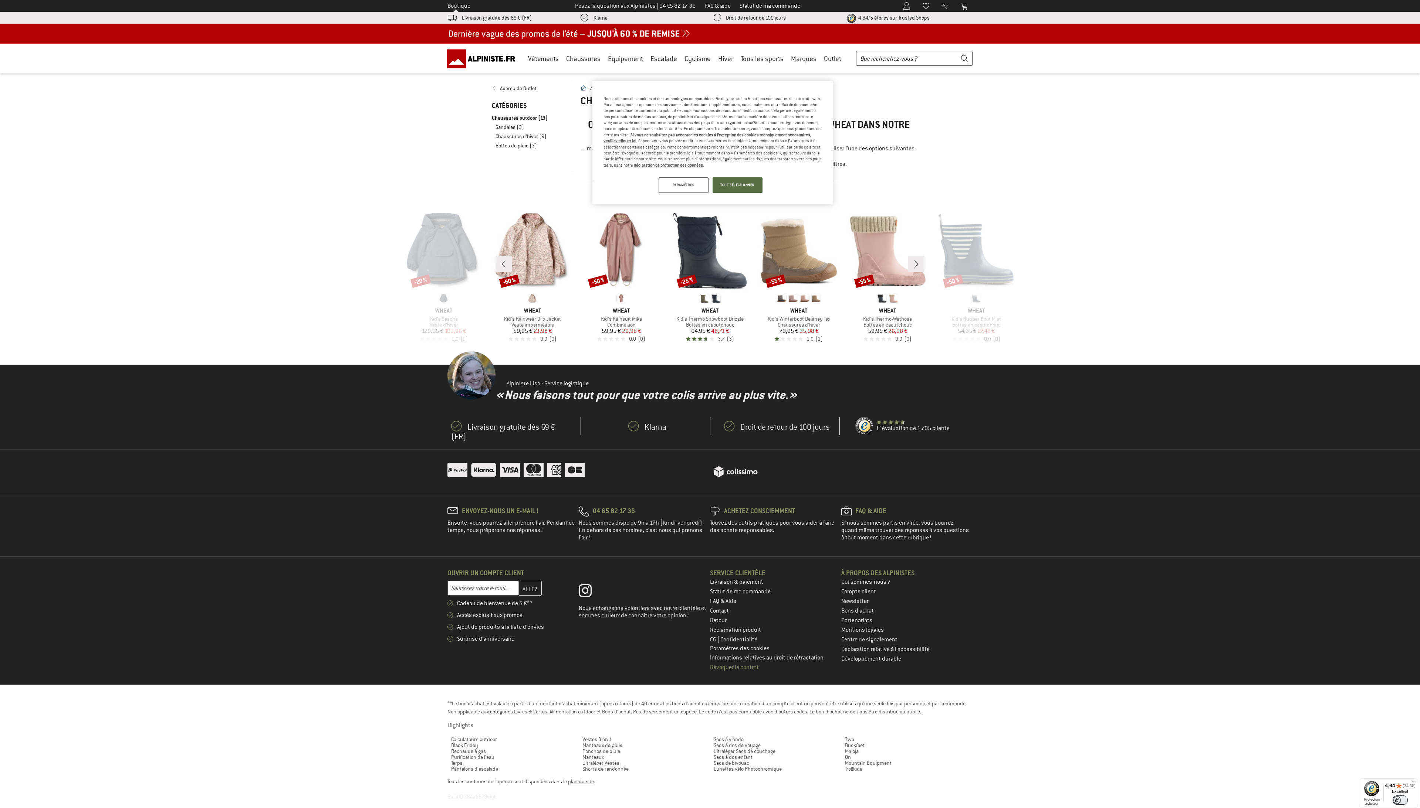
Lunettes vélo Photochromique (748, 769)
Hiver (725, 58)
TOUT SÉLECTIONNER (737, 185)
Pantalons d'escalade (474, 769)
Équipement (625, 58)
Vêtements (543, 58)
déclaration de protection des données (668, 165)
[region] (712, 142)
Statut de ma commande (740, 591)
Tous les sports (762, 58)
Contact (719, 610)
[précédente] (504, 264)
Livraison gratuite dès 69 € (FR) (497, 17)
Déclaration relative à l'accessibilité (885, 649)
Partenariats (856, 620)
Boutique (458, 6)
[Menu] (1413, 782)
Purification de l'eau (472, 757)
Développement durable (871, 658)
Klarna (601, 17)
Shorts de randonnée (605, 769)
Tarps (457, 763)
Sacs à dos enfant (733, 757)
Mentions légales (862, 630)
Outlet (832, 58)
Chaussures (583, 58)
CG (713, 639)
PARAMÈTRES (683, 185)
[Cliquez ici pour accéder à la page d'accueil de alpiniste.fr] (483, 58)
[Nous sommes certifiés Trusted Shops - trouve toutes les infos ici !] (864, 426)
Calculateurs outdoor (474, 739)
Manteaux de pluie (602, 745)
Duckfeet (855, 745)
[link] (528, 88)
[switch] (1400, 800)
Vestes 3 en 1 (597, 739)
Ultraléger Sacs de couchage (744, 751)
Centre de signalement (869, 639)
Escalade (663, 58)
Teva (849, 739)
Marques (803, 58)
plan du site (581, 781)
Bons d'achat (857, 610)
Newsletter (855, 601)
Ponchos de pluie (601, 751)
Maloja (852, 751)
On (848, 757)
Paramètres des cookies (740, 648)
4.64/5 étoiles (893, 17)
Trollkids (853, 769)
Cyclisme (697, 58)
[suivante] (916, 264)
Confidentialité (738, 639)
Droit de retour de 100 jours (756, 17)
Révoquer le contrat (734, 667)
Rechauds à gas (468, 751)
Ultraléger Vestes (600, 763)
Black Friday (464, 745)
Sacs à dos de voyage (737, 745)
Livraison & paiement (736, 582)
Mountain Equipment (868, 763)
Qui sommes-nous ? (865, 582)
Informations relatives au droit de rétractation (767, 657)
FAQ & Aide (723, 601)
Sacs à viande (729, 739)
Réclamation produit (735, 630)
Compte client (858, 591)
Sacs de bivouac (731, 763)
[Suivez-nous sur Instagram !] (591, 592)
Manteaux (593, 757)
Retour (718, 620)
